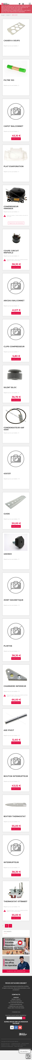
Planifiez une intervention (16, 971)
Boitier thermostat (15, 816)
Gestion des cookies (18, 1046)
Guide (7, 514)
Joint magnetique (13, 600)
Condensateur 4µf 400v (14, 429)
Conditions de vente (15, 1043)
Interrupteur (11, 862)
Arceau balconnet (14, 301)
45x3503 (8, 554)
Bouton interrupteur (16, 776)
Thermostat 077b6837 (15, 901)
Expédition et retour (5, 1044)
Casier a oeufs (12, 41)
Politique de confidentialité (7, 1046)
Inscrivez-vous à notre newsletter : (16, 1015)
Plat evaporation (14, 166)
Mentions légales (25, 1043)
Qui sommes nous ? (5, 1043)
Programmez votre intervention (16, 223)
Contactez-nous (16, 1012)
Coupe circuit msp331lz (11, 252)
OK (24, 1018)
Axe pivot (9, 730)
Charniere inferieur (15, 686)
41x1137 (7, 474)
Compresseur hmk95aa (11, 208)
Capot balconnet (13, 126)
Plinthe (8, 646)
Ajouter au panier (16, 138)
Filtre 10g (9, 80)
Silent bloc (10, 387)
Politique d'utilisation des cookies (18, 1044)
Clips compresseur (14, 347)
